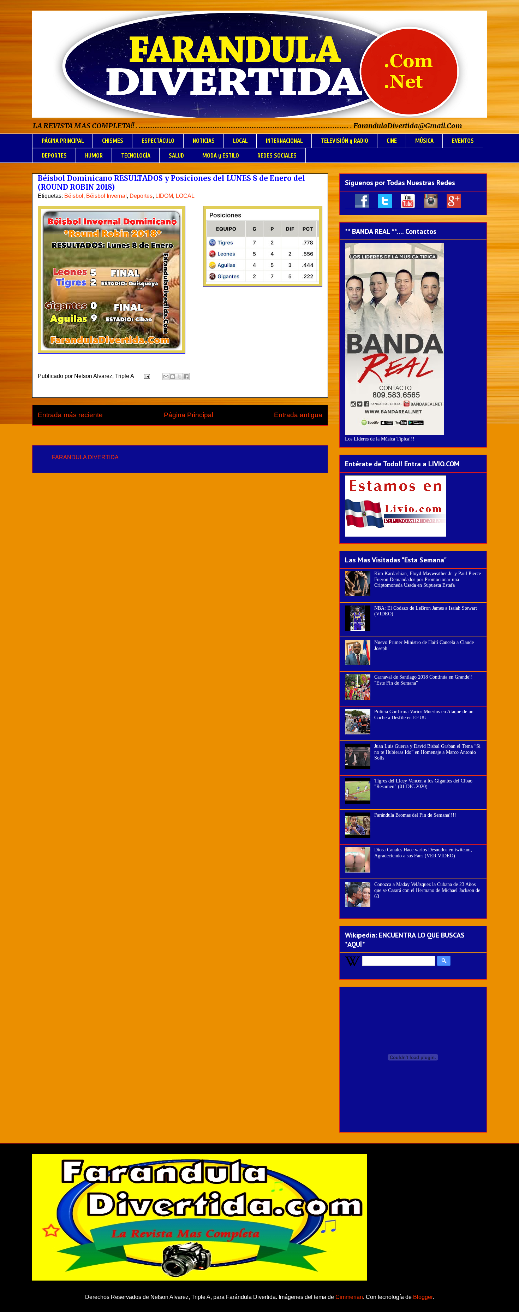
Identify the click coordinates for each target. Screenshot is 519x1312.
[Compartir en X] (179, 376)
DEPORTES (54, 155)
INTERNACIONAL (284, 140)
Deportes (141, 196)
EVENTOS (463, 140)
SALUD (176, 155)
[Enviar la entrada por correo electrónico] (146, 376)
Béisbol (73, 196)
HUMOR (94, 155)
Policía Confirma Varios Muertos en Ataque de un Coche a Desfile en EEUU (423, 714)
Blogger (422, 1297)
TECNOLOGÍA (135, 155)
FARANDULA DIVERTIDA (85, 457)
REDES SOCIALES (277, 155)
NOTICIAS (204, 140)
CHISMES (112, 140)
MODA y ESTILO (220, 155)
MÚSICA (424, 140)
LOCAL (240, 140)
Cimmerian (349, 1297)
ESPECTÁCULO (158, 140)
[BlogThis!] (172, 376)
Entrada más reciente (70, 415)
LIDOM (164, 196)
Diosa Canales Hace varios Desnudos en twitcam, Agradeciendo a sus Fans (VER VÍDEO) (423, 852)
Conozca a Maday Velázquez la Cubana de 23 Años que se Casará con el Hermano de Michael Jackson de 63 (427, 890)
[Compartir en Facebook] (186, 376)
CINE (392, 140)
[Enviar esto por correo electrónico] (165, 376)
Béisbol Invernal (106, 196)
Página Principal (188, 415)
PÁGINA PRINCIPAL (63, 140)
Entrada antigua (298, 415)
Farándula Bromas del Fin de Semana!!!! (415, 815)
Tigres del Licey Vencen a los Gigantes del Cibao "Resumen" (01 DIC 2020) (423, 784)
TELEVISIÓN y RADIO (344, 140)
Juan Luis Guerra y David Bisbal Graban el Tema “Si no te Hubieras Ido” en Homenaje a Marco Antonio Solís (427, 752)
